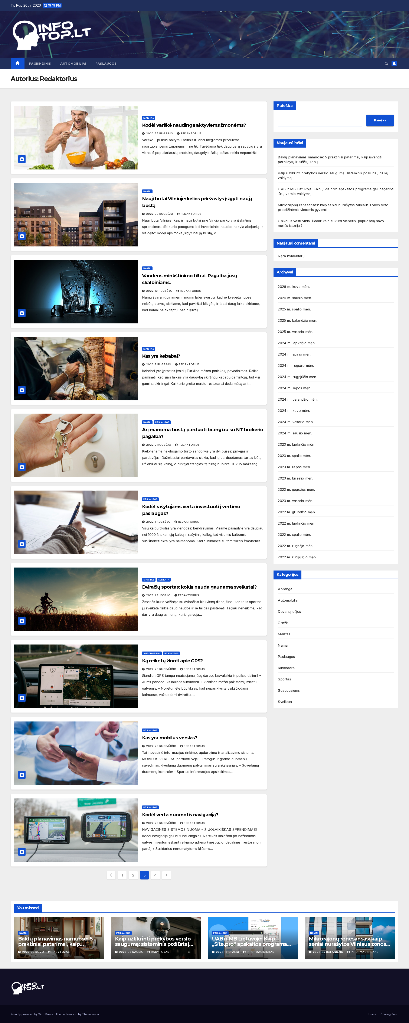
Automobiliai (73, 63)
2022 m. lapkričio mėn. (296, 523)
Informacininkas (260, 951)
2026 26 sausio (131, 951)
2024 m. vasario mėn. (296, 422)
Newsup (71, 1014)
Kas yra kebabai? (161, 356)
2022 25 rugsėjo (160, 133)
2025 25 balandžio (328, 951)
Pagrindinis (40, 63)
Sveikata (163, 579)
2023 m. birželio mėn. (295, 478)
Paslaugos (106, 63)
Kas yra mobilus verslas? (169, 738)
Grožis (283, 622)
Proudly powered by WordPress (32, 1014)
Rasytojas (61, 951)
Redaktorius (191, 133)
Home (372, 1014)
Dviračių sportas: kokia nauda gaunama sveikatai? (199, 587)
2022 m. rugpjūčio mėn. (297, 557)
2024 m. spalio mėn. (294, 354)
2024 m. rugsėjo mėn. (296, 365)
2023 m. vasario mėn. (295, 500)
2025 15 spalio (228, 951)
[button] (386, 63)
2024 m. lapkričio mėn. (296, 343)
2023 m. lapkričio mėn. (296, 444)
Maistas (148, 118)
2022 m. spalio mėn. (294, 534)
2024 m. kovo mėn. (294, 410)
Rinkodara (286, 668)
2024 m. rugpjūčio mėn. (297, 376)
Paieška (285, 105)
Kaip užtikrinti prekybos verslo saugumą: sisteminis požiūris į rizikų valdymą (153, 944)
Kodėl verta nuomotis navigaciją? (180, 815)
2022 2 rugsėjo (159, 364)
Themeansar (90, 1014)
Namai (147, 191)
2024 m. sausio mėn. (295, 433)
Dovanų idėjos (289, 611)
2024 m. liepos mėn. (294, 388)
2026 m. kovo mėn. (294, 286)
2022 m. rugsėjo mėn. (295, 546)
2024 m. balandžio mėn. (297, 399)
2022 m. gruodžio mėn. (297, 512)
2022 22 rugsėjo (160, 213)
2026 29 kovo (33, 951)
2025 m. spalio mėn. (294, 309)
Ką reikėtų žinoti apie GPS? (172, 661)
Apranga (285, 589)
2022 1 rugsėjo (158, 521)
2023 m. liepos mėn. (294, 467)
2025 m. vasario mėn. (295, 331)
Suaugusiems (289, 690)
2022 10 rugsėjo (159, 290)
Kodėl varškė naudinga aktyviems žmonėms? (194, 125)
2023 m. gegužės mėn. (296, 489)
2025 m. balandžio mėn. (297, 320)
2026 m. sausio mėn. (295, 298)
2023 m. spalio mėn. (294, 455)
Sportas (148, 579)
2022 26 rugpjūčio (161, 669)
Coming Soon (389, 1014)
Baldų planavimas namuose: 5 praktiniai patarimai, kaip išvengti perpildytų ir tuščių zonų (58, 944)
